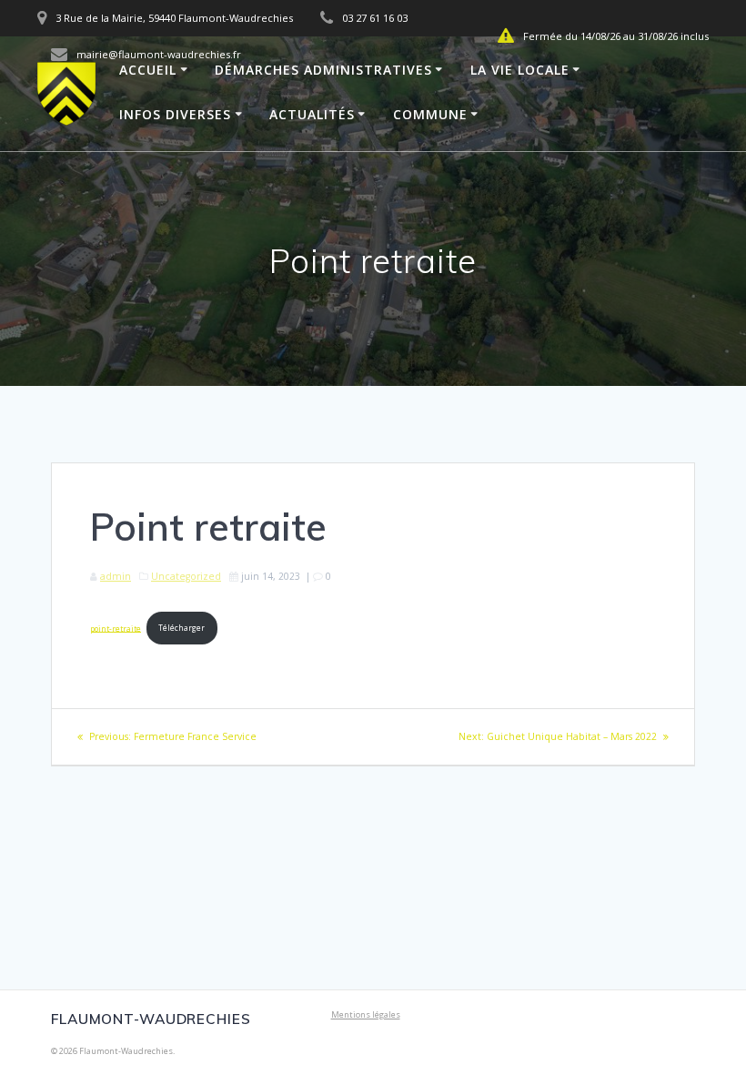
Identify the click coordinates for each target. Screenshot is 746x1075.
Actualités (312, 114)
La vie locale (520, 69)
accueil (147, 69)
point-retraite (115, 628)
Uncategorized (186, 576)
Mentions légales (365, 1014)
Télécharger (181, 628)
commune (430, 114)
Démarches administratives (323, 69)
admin (115, 576)
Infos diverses (175, 114)
